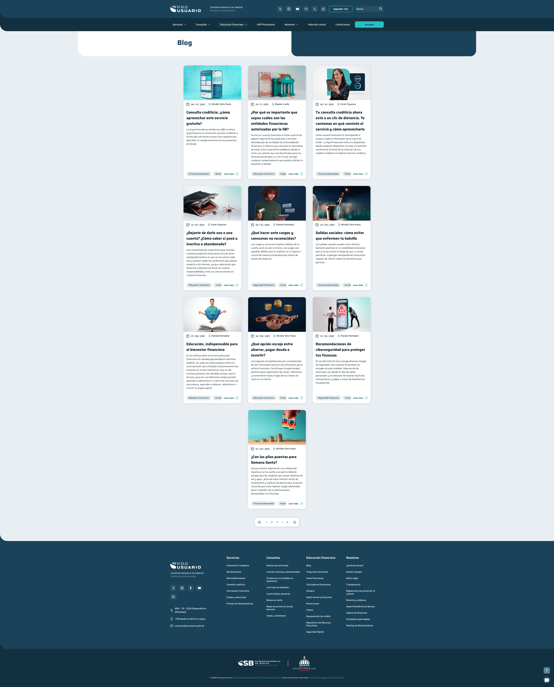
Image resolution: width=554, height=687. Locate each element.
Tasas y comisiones (276, 615)
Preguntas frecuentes (317, 572)
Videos (309, 610)
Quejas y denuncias (236, 597)
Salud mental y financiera (319, 597)
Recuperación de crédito (318, 616)
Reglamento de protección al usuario (361, 592)
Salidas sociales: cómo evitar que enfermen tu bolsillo (340, 235)
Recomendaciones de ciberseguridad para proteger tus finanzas (340, 349)
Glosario (310, 591)
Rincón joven (312, 603)
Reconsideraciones (236, 578)
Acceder (368, 25)
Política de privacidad (334, 677)
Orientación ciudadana (238, 565)
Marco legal (352, 578)
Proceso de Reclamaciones (240, 603)
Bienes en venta (274, 600)
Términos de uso (316, 677)
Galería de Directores (356, 613)
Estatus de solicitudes (277, 565)
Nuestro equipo (354, 572)
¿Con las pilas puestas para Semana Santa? (273, 459)
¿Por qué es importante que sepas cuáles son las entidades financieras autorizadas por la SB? (274, 120)
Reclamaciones (234, 572)
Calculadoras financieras (318, 584)
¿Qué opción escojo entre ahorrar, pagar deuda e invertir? (272, 349)
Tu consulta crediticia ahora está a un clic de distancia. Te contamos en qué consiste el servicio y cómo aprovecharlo (340, 120)
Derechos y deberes (356, 600)
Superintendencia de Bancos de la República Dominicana (256, 677)
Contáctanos (343, 24)
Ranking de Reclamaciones (359, 625)
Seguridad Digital (315, 632)
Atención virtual (317, 24)
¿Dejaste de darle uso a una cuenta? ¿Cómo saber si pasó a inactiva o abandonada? (211, 238)
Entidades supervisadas (358, 619)
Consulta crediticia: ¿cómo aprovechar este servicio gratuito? (208, 117)
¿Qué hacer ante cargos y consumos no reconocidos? (273, 235)
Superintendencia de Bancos (360, 606)
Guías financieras (314, 578)
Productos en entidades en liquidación (280, 579)
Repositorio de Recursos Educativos (318, 624)
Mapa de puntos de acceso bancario (280, 608)
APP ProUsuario (266, 24)
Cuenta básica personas (278, 594)
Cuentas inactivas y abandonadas (283, 572)
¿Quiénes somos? (355, 565)
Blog (308, 565)
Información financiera (238, 591)
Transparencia (353, 584)
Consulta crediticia (236, 584)
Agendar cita (340, 9)
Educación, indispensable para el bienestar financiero (212, 346)
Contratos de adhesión (277, 587)
